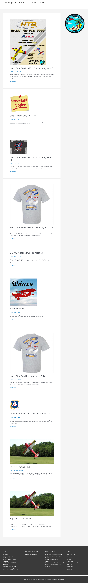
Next (57, 540)
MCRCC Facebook (71, 554)
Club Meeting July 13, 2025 (23, 115)
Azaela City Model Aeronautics (52, 559)
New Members (81, 6)
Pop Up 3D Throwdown (21, 518)
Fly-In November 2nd (20, 467)
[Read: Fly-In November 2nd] (32, 451)
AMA (68, 556)
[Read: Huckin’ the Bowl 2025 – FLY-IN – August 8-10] (18, 147)
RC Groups (69, 564)
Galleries (64, 6)
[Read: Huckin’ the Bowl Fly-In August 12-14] (32, 353)
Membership (71, 6)
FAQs (58, 6)
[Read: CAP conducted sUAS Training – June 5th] (15, 405)
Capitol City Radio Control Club (53, 564)
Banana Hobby (70, 557)
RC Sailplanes (70, 566)
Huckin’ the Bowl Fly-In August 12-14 (27, 376)
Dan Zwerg (61, 579)
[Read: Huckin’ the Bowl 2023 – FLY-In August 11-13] (32, 204)
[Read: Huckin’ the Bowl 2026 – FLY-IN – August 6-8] (28, 42)
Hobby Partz (70, 561)
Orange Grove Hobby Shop (73, 563)
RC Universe (70, 568)
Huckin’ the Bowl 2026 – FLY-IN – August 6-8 (31, 68)
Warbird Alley (70, 569)
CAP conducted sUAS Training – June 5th (30, 413)
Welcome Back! (17, 308)
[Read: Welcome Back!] (23, 292)
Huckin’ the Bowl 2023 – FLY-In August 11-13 (31, 227)
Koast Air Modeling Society (51, 556)
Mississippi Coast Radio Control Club (23, 2)
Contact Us (47, 6)
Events (53, 6)
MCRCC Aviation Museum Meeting (26, 253)
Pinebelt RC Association (51, 563)
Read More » (13, 81)
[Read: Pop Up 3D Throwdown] (32, 503)
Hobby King (69, 559)
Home (36, 6)
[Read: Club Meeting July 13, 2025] (20, 103)
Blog (41, 6)
